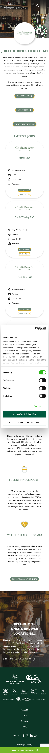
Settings (37, 406)
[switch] (42, 380)
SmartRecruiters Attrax (24, 747)
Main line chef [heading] (24, 277)
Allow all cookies (24, 414)
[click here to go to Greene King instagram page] (27, 735)
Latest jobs (22, 110)
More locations (23, 124)
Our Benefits (23, 96)
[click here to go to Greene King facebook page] (23, 735)
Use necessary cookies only (24, 422)
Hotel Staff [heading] (24, 157)
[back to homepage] (9, 6)
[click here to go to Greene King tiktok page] (35, 735)
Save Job (23, 194)
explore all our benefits (24, 579)
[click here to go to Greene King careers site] (24, 687)
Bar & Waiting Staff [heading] (24, 217)
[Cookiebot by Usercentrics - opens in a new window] (35, 328)
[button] (38, 5)
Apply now (24, 190)
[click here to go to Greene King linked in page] (31, 735)
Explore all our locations (18, 659)
